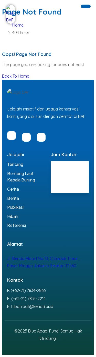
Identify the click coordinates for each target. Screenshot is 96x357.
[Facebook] (11, 135)
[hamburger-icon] (86, 6)
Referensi (16, 225)
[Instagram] (26, 137)
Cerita (13, 189)
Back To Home (15, 76)
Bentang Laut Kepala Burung (21, 177)
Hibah (12, 216)
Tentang (15, 164)
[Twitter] (41, 137)
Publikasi (15, 207)
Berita (13, 198)
